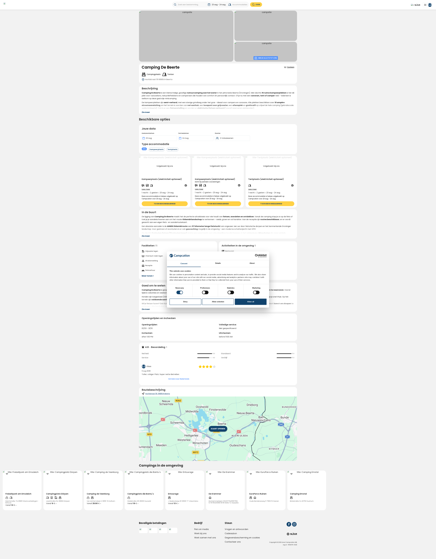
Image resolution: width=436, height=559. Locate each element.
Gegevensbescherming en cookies (242, 537)
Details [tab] (218, 263)
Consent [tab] (184, 264)
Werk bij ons (200, 533)
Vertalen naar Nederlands (178, 379)
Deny (185, 302)
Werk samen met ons (205, 537)
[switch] (205, 292)
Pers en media (201, 529)
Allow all (250, 302)
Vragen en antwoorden (236, 529)
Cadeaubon (231, 533)
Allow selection (218, 302)
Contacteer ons (233, 541)
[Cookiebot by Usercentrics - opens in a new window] (257, 255)
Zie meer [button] (146, 112)
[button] (164, 181)
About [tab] (252, 263)
